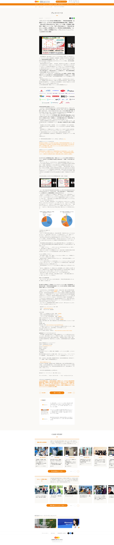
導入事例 (55, 4)
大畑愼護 (55, 291)
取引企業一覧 (51, 4)
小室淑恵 (56, 290)
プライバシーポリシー (45, 533)
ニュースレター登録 (71, 2)
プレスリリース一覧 (48, 6)
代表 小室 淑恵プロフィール (45, 362)
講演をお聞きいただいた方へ (61, 1)
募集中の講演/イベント (62, 4)
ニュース (40, 4)
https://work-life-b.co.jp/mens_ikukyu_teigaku (63, 330)
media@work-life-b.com (48, 308)
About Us (36, 4)
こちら (64, 138)
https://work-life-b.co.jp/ (47, 345)
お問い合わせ (77, 4)
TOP (36, 6)
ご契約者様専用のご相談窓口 (61, 533)
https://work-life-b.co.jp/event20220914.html (54, 324)
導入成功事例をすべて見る (57, 471)
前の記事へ (44, 392)
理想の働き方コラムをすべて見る (57, 505)
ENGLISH (77, 2)
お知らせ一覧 (41, 6)
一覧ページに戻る (57, 392)
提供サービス (45, 4)
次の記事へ (70, 392)
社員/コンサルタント (70, 4)
